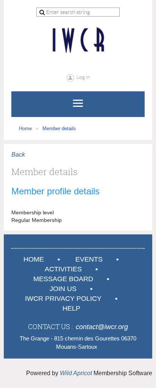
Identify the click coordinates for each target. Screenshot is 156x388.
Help (71, 308)
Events (89, 259)
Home (25, 128)
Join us (63, 289)
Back (18, 154)
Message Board (63, 279)
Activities (63, 269)
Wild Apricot (76, 373)
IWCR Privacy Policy (63, 298)
